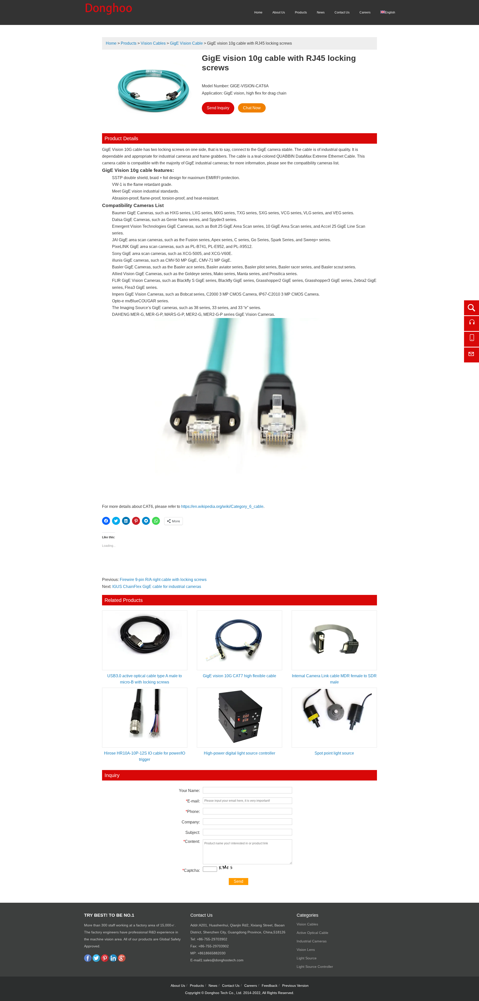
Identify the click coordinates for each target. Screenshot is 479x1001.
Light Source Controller (315, 967)
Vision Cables (153, 43)
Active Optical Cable (312, 933)
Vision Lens (306, 950)
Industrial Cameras (312, 941)
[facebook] (88, 961)
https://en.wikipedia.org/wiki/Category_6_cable (222, 506)
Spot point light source (334, 753)
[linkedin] (113, 961)
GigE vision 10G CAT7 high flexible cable (239, 676)
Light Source (307, 958)
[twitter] (96, 961)
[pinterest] (105, 961)
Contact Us (342, 12)
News (321, 12)
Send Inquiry (218, 108)
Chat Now (252, 108)
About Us (278, 12)
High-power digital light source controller (239, 753)
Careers (364, 12)
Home (258, 12)
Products (301, 12)
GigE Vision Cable (186, 43)
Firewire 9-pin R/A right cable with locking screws (163, 579)
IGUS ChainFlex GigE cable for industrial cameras (156, 586)
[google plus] (121, 961)
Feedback (269, 986)
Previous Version (295, 986)
